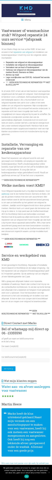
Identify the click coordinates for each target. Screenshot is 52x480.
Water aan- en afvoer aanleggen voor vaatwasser (26, 388)
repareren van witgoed (23, 52)
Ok (27, 476)
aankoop (5, 194)
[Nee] (49, 472)
